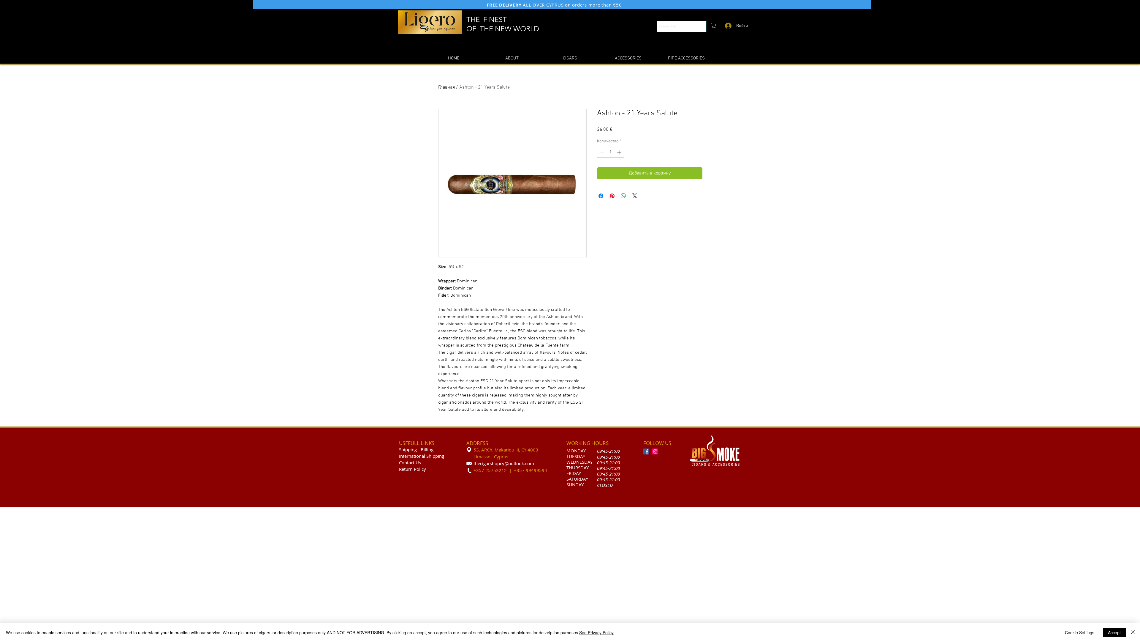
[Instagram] (655, 451)
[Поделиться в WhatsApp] (623, 195)
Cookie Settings (1079, 632)
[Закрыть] (1132, 632)
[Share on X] (634, 195)
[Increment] (619, 152)
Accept (1114, 632)
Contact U (409, 462)
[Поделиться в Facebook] (600, 195)
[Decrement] (601, 152)
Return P (408, 469)
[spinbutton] (610, 152)
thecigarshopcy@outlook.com (504, 463)
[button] (714, 25)
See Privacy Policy (596, 632)
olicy (421, 469)
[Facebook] (646, 451)
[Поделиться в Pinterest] (612, 195)
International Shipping (421, 456)
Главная (446, 87)
